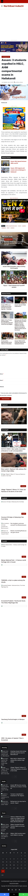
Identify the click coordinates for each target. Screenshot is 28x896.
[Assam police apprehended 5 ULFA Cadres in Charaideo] (7, 335)
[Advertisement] (14, 24)
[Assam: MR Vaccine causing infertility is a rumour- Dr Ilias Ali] (5, 788)
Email (1, 380)
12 (10, 862)
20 (14, 865)
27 (14, 868)
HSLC (8, 227)
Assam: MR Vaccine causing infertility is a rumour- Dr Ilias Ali (18, 786)
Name (2, 374)
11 (6, 862)
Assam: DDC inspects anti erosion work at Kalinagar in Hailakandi (18, 170)
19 (10, 865)
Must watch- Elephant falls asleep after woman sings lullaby (17, 760)
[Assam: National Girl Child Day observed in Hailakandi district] (21, 335)
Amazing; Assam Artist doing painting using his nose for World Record (18, 752)
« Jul (2, 875)
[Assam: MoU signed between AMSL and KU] (5, 163)
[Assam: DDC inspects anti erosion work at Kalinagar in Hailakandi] (5, 170)
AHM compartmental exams (11, 225)
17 (2, 865)
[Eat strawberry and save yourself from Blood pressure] (5, 526)
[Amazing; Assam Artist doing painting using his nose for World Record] (5, 753)
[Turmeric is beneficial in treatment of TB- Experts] (5, 796)
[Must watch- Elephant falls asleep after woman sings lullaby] (5, 762)
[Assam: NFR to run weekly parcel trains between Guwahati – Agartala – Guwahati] (7, 299)
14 (17, 862)
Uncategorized (5, 56)
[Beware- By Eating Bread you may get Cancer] (5, 533)
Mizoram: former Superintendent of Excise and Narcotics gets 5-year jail (13, 243)
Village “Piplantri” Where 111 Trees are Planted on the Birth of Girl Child (18, 769)
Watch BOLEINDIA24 (14, 198)
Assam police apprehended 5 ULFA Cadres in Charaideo (6, 342)
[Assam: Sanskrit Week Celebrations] (21, 299)
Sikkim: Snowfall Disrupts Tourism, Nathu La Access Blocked (17, 826)
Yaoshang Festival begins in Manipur (13, 719)
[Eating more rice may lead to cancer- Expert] (5, 803)
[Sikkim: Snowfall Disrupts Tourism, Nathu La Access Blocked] (5, 828)
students (12, 227)
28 (17, 868)
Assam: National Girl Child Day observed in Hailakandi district (20, 342)
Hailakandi (4, 227)
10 (3, 862)
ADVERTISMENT (14, 40)
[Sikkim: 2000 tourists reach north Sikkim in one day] (5, 836)
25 (6, 868)
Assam (19, 225)
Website (2, 386)
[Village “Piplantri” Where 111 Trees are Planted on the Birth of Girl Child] (5, 771)
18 (6, 865)
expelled (24, 225)
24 (3, 868)
